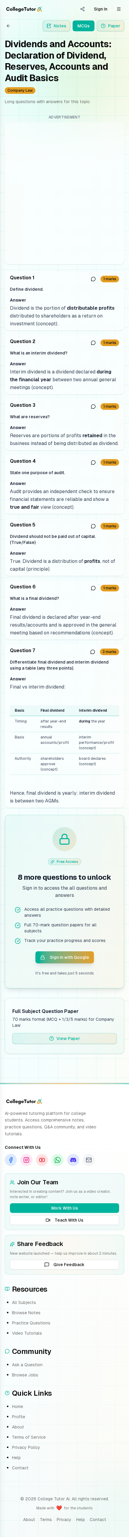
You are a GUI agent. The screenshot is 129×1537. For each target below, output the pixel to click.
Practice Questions (31, 1323)
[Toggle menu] (118, 9)
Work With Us (64, 1208)
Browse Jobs (25, 1375)
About (18, 1427)
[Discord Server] (73, 1160)
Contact (20, 1467)
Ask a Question (27, 1364)
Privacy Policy (26, 1447)
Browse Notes (26, 1312)
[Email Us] (89, 1160)
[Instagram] (26, 1160)
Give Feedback (69, 1264)
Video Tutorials (27, 1333)
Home (17, 1406)
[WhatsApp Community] (58, 1160)
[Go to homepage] (24, 9)
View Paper (68, 1038)
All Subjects (24, 1302)
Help (16, 1457)
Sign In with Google (69, 957)
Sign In (100, 9)
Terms (46, 1519)
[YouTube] (42, 1160)
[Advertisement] (64, 193)
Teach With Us (69, 1220)
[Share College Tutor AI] (82, 9)
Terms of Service (29, 1437)
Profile (18, 1416)
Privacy (64, 1519)
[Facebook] (11, 1160)
